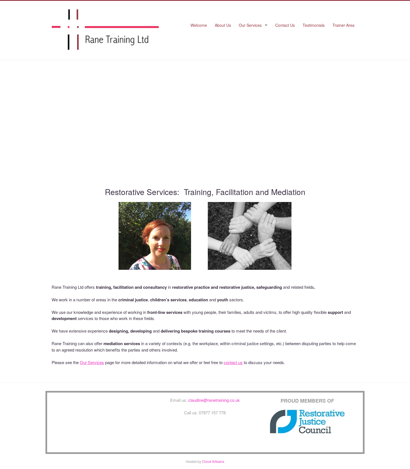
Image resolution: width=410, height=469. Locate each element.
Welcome (198, 25)
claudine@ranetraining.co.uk (214, 400)
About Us (223, 25)
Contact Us (285, 25)
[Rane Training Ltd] (105, 48)
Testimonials (314, 25)
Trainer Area (343, 25)
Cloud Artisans (213, 461)
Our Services (250, 25)
